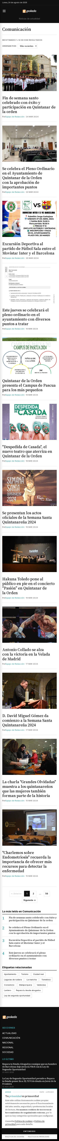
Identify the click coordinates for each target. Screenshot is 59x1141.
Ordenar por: (9, 46)
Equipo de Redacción (14, 116)
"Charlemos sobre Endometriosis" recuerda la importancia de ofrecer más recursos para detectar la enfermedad (27, 861)
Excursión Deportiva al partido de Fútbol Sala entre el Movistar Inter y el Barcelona (29, 248)
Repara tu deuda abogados (28, 990)
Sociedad (8, 1052)
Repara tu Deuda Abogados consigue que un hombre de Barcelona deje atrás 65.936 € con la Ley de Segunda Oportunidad (29, 1067)
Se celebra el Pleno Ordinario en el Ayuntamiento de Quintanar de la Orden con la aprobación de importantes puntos (28, 177)
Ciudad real (38, 974)
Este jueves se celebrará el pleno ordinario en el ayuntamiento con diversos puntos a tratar (26, 317)
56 (46, 893)
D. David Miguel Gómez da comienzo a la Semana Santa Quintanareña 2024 (27, 720)
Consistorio (9, 985)
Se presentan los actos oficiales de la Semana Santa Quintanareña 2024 (27, 517)
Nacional (8, 1042)
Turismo (24, 974)
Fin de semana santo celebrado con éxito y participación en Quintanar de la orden (29, 105)
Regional (8, 1047)
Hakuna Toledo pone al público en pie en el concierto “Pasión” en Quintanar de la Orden (28, 586)
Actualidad (9, 1033)
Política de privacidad (38, 1136)
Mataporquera (25, 985)
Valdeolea (41, 985)
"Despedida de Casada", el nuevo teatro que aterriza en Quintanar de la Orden (27, 451)
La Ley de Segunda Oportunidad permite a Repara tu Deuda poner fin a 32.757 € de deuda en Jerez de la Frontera (29, 1081)
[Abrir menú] (5, 11)
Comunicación (11, 1038)
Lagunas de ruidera (13, 979)
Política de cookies (23, 1121)
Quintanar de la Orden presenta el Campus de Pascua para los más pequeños (29, 385)
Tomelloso (46, 979)
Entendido (29, 1131)
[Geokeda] (29, 11)
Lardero (7, 990)
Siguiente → (29, 900)
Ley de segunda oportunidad (17, 995)
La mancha (32, 979)
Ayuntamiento (10, 974)
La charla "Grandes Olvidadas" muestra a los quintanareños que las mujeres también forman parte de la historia (29, 788)
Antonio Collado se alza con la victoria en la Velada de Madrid (26, 654)
